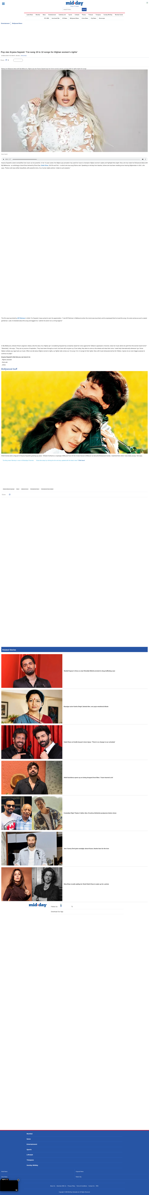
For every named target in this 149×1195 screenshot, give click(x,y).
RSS (97, 1186)
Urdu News (4, 1176)
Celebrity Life (62, 14)
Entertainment (52, 14)
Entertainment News (35, 489)
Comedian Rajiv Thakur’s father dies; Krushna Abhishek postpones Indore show (90, 813)
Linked (11, 60)
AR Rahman (21, 318)
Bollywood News (74, 18)
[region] (74, 38)
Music (18, 489)
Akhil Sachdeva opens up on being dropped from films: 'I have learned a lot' (88, 777)
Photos (84, 14)
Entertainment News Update (47, 489)
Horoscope (102, 18)
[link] (4, 1179)
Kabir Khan (44, 165)
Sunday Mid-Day (108, 14)
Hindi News (4, 1171)
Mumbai (38, 14)
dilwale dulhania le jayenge (8, 489)
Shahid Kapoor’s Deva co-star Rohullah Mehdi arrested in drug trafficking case (89, 671)
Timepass (98, 14)
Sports (70, 14)
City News (93, 18)
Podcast (91, 14)
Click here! (81, 460)
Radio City (78, 1176)
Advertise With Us (61, 1186)
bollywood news (24, 489)
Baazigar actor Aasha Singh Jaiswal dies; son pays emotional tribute (86, 706)
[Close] (18, 1180)
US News (64, 18)
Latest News (30, 14)
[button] (13, 3)
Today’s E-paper (74, 6)
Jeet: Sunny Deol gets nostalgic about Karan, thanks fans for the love (86, 848)
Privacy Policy (71, 1186)
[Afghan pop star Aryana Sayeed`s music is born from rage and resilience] (9, 1185)
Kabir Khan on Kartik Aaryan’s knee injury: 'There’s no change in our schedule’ (89, 742)
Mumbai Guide (119, 14)
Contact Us (91, 1186)
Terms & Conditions (81, 1186)
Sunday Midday (32, 1165)
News (44, 14)
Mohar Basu (24, 55)
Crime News (85, 18)
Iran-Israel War (55, 18)
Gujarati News (79, 1171)
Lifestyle (77, 14)
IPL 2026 (46, 18)
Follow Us (19, 60)
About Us (52, 1186)
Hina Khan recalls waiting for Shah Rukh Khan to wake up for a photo (86, 884)
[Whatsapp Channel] (13, 64)
